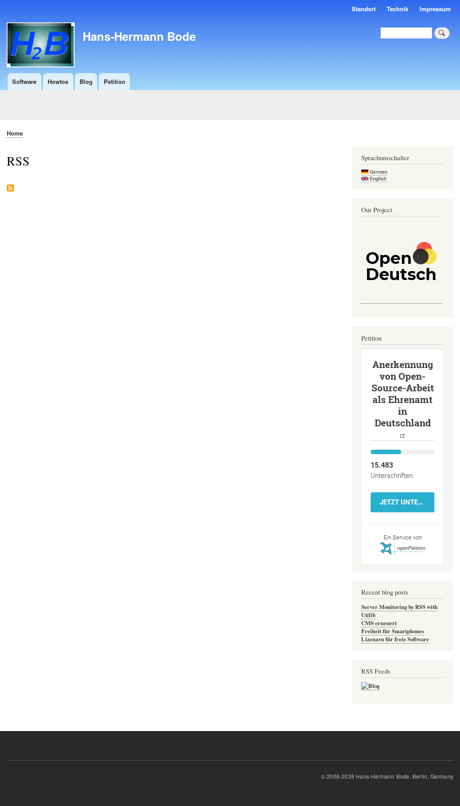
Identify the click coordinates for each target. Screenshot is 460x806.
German (377, 171)
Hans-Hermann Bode (139, 36)
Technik (397, 8)
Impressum (435, 8)
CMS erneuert (379, 623)
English (377, 178)
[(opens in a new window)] (401, 299)
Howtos (58, 81)
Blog (86, 81)
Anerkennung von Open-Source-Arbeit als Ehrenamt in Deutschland (403, 393)
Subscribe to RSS (10, 188)
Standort (364, 8)
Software (24, 81)
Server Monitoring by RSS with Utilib (399, 611)
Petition (114, 81)
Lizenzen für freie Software (395, 639)
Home (15, 133)
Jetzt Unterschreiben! (407, 502)
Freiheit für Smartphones (392, 631)
